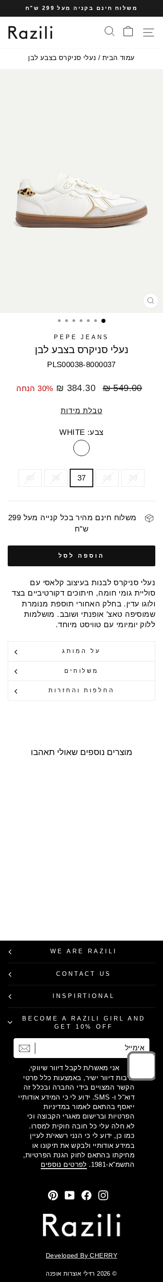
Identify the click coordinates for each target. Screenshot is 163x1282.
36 (56, 478)
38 (107, 478)
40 (30, 478)
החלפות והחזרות (81, 690)
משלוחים (81, 670)
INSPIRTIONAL (84, 996)
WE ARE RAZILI (83, 951)
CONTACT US (84, 973)
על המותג (81, 651)
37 (81, 478)
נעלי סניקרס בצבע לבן (62, 57)
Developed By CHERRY (81, 1255)
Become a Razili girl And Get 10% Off (83, 1022)
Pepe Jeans (82, 337)
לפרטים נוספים (63, 1164)
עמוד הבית (118, 57)
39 (133, 478)
